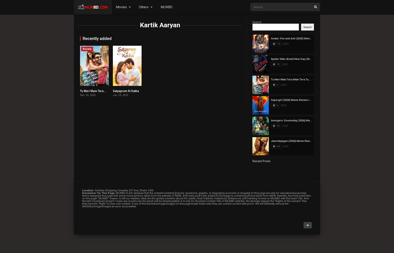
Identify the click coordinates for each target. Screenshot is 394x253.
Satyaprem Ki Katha (126, 91)
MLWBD (166, 7)
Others (144, 7)
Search (257, 22)
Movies (121, 7)
